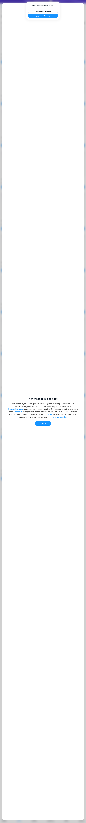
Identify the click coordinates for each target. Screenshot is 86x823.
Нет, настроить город (43, 11)
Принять (43, 423)
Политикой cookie (59, 417)
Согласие (18, 411)
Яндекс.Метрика (15, 409)
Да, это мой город (43, 16)
